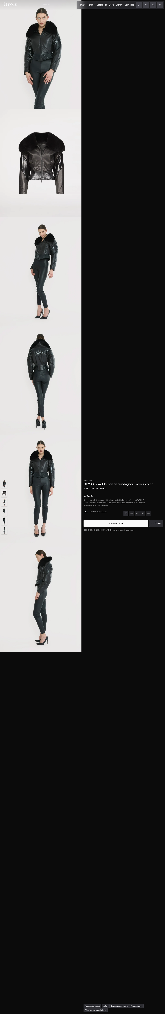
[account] (139, 5)
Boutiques (129, 5)
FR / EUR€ (47, 5)
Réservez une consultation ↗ (95, 1010)
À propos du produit (92, 1006)
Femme (82, 5)
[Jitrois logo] (9, 4)
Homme (91, 5)
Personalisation (136, 1006)
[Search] (146, 5)
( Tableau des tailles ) (97, 512)
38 (131, 513)
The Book (109, 5)
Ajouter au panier (115, 523)
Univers (119, 5)
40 (137, 513)
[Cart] (160, 5)
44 (148, 513)
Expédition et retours (119, 1006)
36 (126, 513)
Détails (105, 1006)
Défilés (100, 5)
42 (143, 513)
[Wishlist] (153, 5)
